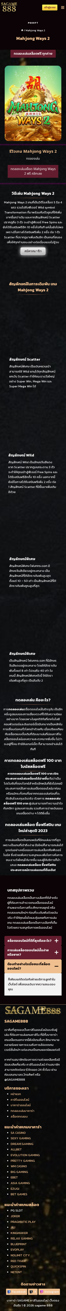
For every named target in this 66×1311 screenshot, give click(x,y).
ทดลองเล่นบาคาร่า (22, 1110)
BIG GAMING (19, 1171)
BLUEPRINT (19, 1244)
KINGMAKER (19, 1233)
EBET (14, 1177)
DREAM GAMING (22, 1143)
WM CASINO (19, 1166)
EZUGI (15, 1188)
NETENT (16, 1272)
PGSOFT (33, 23)
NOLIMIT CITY (20, 1255)
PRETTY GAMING (23, 1160)
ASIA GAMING (20, 1183)
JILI (13, 1227)
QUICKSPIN (18, 1266)
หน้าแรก (16, 1094)
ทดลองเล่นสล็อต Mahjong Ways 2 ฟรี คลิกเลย (33, 171)
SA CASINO (18, 1132)
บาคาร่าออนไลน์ (21, 1105)
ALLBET (16, 1149)
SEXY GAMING (21, 1138)
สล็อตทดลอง (19, 1116)
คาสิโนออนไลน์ (20, 1099)
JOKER (15, 1216)
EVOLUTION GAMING (25, 1155)
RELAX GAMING (22, 1238)
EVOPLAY (17, 1249)
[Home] (22, 30)
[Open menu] (62, 7)
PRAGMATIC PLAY (23, 1221)
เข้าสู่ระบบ (50, 7)
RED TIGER (18, 1261)
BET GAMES (19, 1194)
